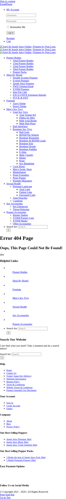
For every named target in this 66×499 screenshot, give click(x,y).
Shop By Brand (20, 280)
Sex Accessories (20, 315)
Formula (16, 289)
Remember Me (17, 27)
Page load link (7, 494)
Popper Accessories (22, 324)
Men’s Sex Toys (20, 298)
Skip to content (7, 1)
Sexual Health (19, 306)
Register (10, 38)
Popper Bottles (19, 272)
